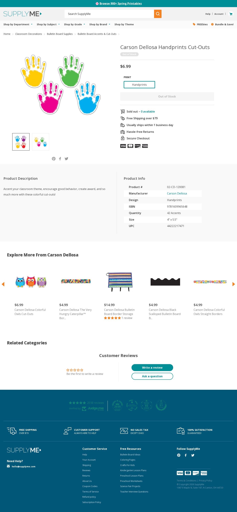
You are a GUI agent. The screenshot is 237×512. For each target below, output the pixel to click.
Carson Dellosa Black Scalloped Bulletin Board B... (165, 314)
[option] (20, 141)
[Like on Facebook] (60, 158)
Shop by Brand (98, 24)
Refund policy (89, 496)
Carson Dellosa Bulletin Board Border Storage (119, 312)
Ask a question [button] (152, 376)
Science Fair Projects (130, 486)
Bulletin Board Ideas (130, 454)
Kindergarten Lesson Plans (133, 470)
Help (84, 454)
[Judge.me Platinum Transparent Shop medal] (132, 405)
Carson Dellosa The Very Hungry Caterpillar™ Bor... (75, 314)
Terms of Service (90, 491)
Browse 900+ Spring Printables (121, 3)
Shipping (86, 465)
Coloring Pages (127, 459)
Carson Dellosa (177, 193)
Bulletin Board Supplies (60, 33)
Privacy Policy (205, 480)
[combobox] (109, 14)
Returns (86, 475)
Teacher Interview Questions (134, 491)
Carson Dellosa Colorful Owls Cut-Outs (30, 312)
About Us (87, 481)
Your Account (89, 459)
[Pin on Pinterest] (54, 158)
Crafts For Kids (127, 465)
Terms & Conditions (186, 480)
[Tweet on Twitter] (66, 158)
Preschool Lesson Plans (131, 475)
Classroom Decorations (28, 33)
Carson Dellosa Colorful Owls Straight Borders (209, 312)
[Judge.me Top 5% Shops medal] (161, 405)
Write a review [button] (152, 367)
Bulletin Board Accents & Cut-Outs (97, 33)
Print (127, 77)
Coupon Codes (89, 486)
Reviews (86, 470)
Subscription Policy (91, 502)
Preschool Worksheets (131, 481)
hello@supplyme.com (23, 466)
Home (6, 33)
